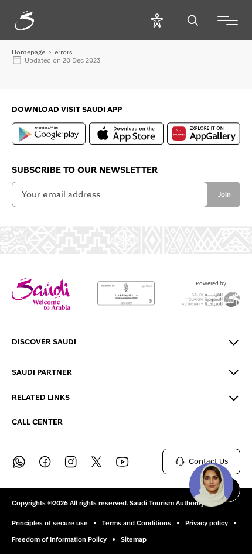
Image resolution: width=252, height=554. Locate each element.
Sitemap (134, 539)
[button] (211, 484)
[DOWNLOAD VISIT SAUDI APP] (49, 133)
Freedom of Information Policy (59, 539)
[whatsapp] (19, 461)
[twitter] (96, 461)
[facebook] (44, 461)
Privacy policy (206, 522)
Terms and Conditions (136, 522)
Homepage (28, 52)
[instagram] (70, 461)
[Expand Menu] (227, 20)
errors (63, 52)
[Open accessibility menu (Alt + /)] (157, 20)
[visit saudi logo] (37, 20)
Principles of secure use (50, 522)
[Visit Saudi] (41, 294)
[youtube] (122, 461)
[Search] (192, 20)
